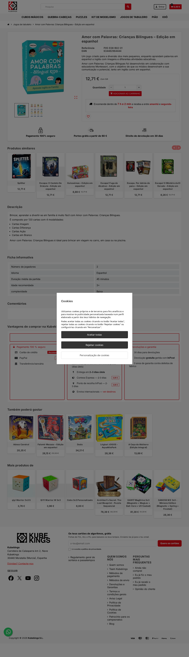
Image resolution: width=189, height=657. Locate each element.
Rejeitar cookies (94, 345)
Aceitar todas (94, 334)
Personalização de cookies (94, 355)
